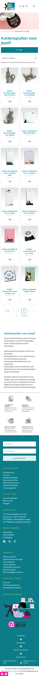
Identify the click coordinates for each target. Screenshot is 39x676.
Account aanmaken (10, 498)
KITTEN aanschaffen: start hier (15, 514)
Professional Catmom (11, 585)
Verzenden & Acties (10, 480)
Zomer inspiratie (9, 564)
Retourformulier (21, 657)
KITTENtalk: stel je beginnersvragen (16, 519)
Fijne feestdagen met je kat (13, 572)
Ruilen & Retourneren (11, 483)
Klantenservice (8, 472)
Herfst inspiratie (9, 570)
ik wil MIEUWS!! (19, 458)
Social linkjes (7, 537)
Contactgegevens (9, 488)
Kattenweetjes (8, 535)
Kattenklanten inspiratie (12, 588)
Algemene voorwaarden (21, 650)
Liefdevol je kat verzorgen (12, 559)
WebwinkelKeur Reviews (10, 671)
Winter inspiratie (9, 557)
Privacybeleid (21, 635)
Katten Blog (7, 532)
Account (6, 475)
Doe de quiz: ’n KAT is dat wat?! (14, 517)
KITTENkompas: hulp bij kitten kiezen (17, 522)
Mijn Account (8, 501)
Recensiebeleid (20, 643)
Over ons (6, 582)
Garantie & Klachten (10, 485)
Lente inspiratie (8, 562)
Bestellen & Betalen (10, 478)
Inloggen (6, 503)
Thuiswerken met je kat (11, 567)
